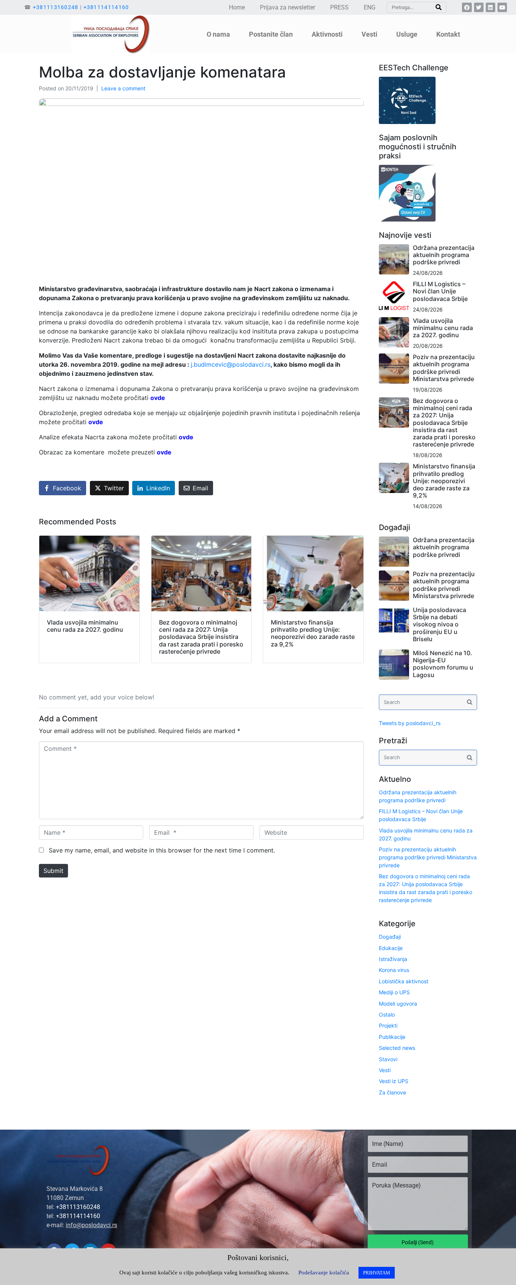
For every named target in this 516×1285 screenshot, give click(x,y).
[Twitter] (479, 7)
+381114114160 (106, 7)
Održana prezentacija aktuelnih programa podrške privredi (443, 255)
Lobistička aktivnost (403, 981)
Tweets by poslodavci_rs (409, 723)
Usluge (406, 34)
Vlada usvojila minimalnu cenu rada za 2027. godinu (443, 328)
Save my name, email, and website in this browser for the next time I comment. (162, 850)
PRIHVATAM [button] (376, 1273)
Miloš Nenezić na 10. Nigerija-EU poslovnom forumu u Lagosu (443, 664)
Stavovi (388, 1059)
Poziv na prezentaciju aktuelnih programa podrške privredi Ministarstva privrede (444, 368)
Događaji (390, 936)
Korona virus (394, 970)
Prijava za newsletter (287, 7)
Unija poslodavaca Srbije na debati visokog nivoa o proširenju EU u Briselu (439, 624)
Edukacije (391, 948)
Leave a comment (123, 88)
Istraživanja (393, 959)
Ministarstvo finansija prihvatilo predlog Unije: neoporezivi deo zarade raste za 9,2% (444, 480)
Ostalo (387, 1014)
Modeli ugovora (398, 1003)
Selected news (397, 1048)
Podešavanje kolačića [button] (323, 1272)
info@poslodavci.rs (91, 1225)
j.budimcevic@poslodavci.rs (230, 364)
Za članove (392, 1092)
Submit (53, 870)
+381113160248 (56, 7)
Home (237, 7)
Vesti (385, 1070)
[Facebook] (466, 7)
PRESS (339, 7)
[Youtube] (502, 7)
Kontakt (448, 34)
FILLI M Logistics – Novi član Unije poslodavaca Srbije (440, 291)
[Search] (438, 7)
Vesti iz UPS (393, 1081)
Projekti (388, 1025)
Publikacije (392, 1037)
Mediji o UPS (394, 992)
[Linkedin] (490, 7)
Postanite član (271, 34)
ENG (369, 7)
